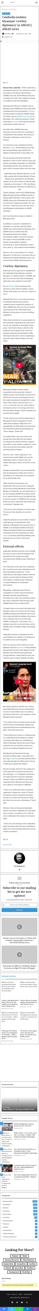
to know (13, 148)
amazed (6, 535)
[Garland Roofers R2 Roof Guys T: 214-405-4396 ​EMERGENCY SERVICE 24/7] (7, 1168)
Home (5, 9)
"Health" (5, 1227)
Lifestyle (5, 1208)
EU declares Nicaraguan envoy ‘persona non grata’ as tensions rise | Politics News (28, 1033)
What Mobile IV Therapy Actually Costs (18, 1109)
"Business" (6, 1224)
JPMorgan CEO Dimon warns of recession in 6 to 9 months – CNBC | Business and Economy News (9, 1034)
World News (12, 9)
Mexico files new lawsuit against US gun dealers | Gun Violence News (28, 1002)
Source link (7, 844)
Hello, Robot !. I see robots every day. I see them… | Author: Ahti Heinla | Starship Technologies (25, 1135)
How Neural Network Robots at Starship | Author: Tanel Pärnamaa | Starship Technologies (25, 1151)
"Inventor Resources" (10, 1237)
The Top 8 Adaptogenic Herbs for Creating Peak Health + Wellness (25, 1176)
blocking (31, 111)
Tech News (6, 1211)
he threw (11, 286)
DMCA (20, 1294)
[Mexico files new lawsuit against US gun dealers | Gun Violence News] (28, 989)
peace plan (15, 122)
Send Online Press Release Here (19, 1297)
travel (16, 774)
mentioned (21, 647)
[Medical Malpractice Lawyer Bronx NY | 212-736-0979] (7, 1127)
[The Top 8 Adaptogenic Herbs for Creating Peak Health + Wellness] (7, 1181)
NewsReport (8, 33)
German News (7, 1230)
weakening (14, 758)
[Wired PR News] (13, 2)
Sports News (7, 1214)
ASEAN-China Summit (25, 116)
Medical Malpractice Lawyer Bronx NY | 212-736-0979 (24, 1125)
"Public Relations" (8, 1233)
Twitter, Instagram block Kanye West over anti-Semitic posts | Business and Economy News (10, 1003)
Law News (6, 1217)
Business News (7, 1201)
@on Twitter (6, 1278)
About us (14, 1294)
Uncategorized (8, 1220)
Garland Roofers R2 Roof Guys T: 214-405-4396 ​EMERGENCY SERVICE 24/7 (25, 1167)
